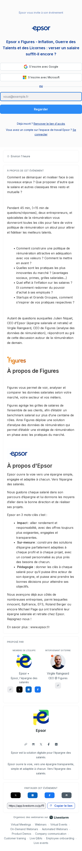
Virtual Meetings (21, 824)
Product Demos (21, 833)
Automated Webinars (55, 829)
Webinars (41, 824)
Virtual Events (58, 824)
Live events (41, 842)
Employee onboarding (60, 838)
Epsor (41, 730)
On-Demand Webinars (24, 829)
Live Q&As (36, 838)
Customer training (15, 838)
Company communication (51, 833)
